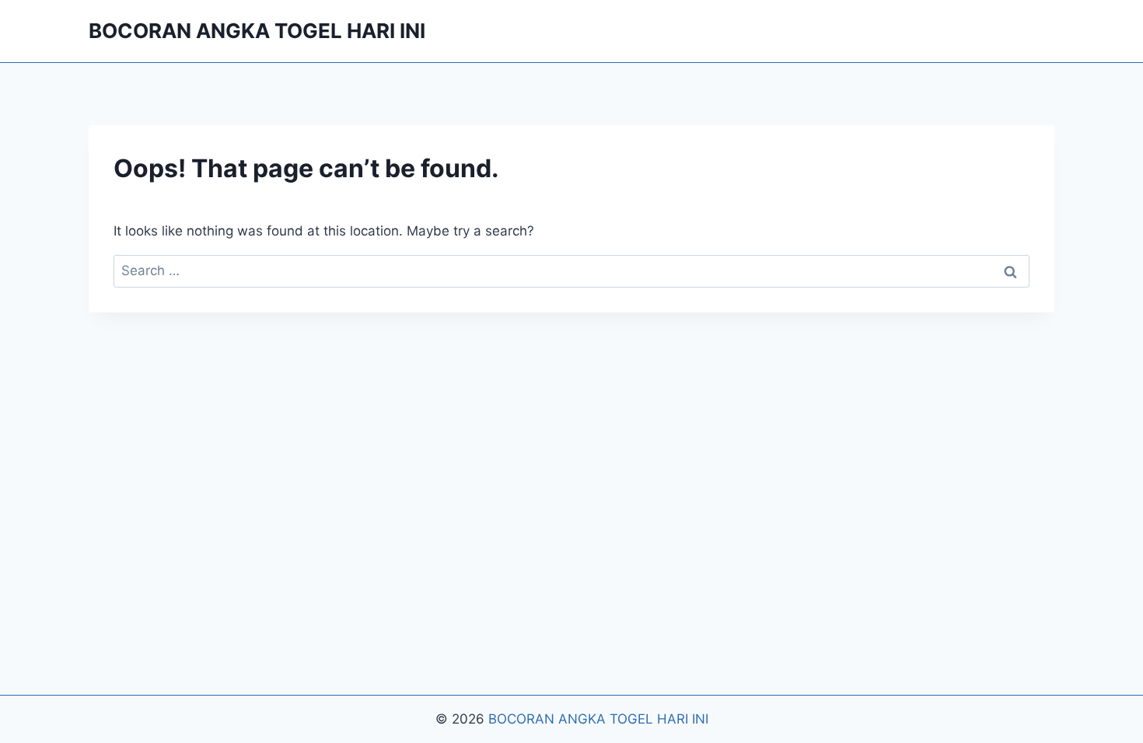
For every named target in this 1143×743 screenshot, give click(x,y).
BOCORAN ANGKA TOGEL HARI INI (598, 719)
